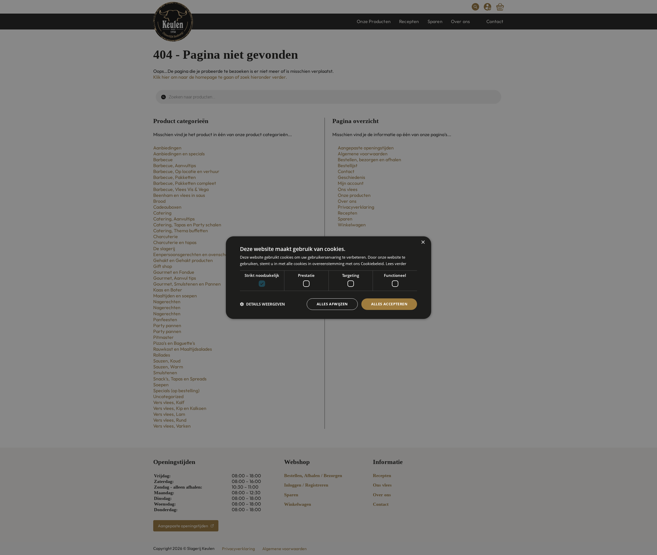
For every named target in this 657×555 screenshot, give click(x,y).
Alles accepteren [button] (389, 303)
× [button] (423, 242)
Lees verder (396, 263)
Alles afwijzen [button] (332, 303)
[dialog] (328, 277)
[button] (262, 304)
